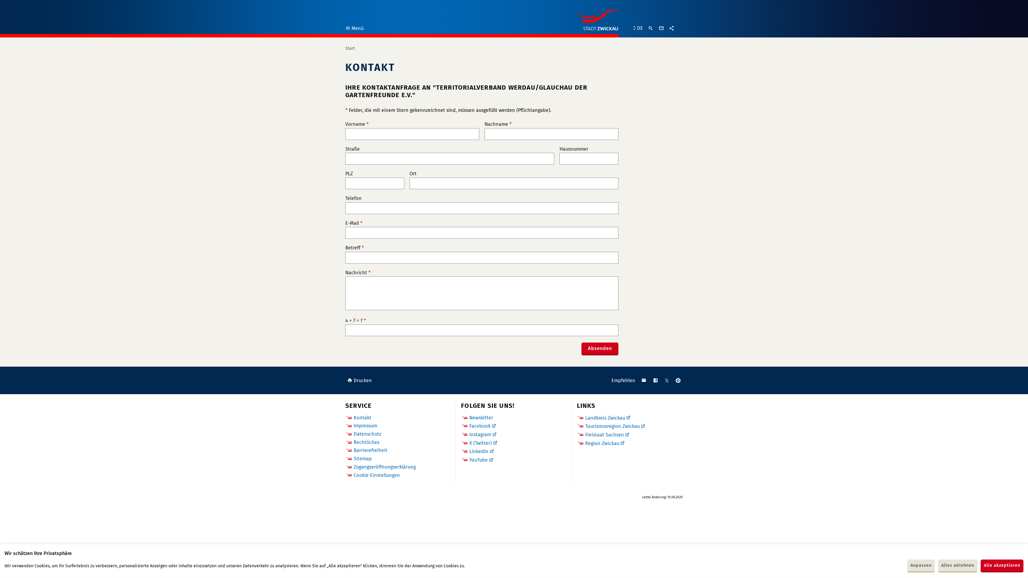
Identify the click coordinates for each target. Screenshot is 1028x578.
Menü (354, 29)
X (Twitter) (480, 443)
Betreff (354, 248)
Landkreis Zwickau (605, 418)
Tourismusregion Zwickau (612, 426)
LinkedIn (478, 451)
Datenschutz (367, 434)
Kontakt (362, 418)
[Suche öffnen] (650, 28)
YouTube (478, 460)
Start (350, 48)
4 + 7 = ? (355, 321)
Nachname (498, 124)
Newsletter (481, 418)
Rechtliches (366, 442)
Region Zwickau (602, 443)
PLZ (349, 174)
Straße (352, 149)
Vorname (357, 124)
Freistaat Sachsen (604, 435)
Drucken (363, 380)
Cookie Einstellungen (377, 475)
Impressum (365, 426)
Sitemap (363, 459)
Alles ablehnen (957, 565)
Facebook (479, 426)
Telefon (353, 198)
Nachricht (358, 273)
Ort (413, 174)
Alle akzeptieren (1002, 565)
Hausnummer (574, 149)
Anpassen (921, 565)
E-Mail (353, 223)
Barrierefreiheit (370, 450)
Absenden (600, 348)
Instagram (480, 435)
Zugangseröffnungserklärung (385, 467)
